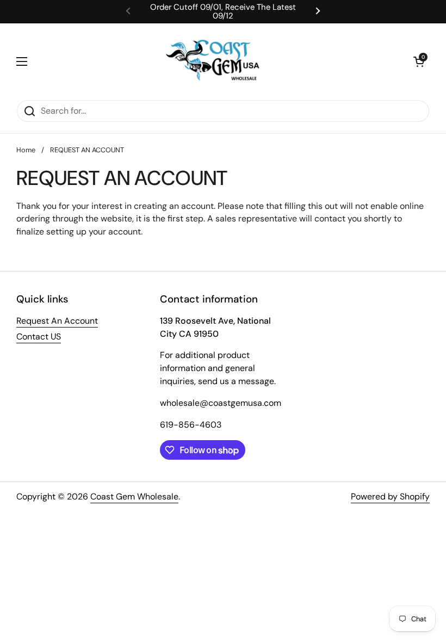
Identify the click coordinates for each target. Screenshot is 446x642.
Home (25, 150)
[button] (419, 61)
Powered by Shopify (390, 496)
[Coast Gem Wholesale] (220, 61)
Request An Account (57, 320)
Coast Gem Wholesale (134, 496)
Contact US (38, 336)
